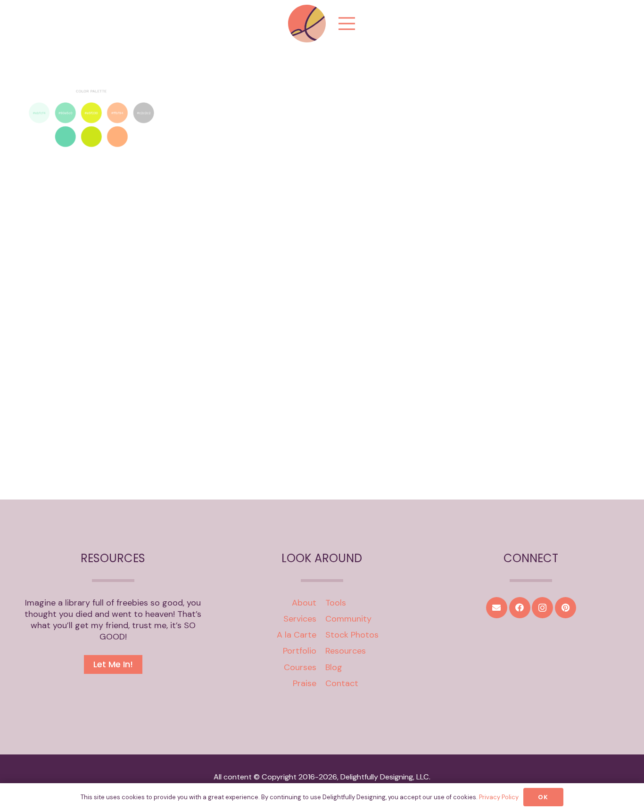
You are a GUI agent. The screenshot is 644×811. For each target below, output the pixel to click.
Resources (345, 650)
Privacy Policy (499, 797)
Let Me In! (113, 664)
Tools (335, 602)
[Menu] (347, 23)
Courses (300, 667)
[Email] (496, 607)
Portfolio (299, 650)
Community (348, 618)
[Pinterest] (565, 607)
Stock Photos (352, 634)
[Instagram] (542, 607)
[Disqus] (322, 345)
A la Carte (296, 634)
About (304, 602)
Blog (333, 667)
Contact (341, 683)
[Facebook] (519, 607)
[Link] (307, 23)
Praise (304, 683)
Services (299, 618)
